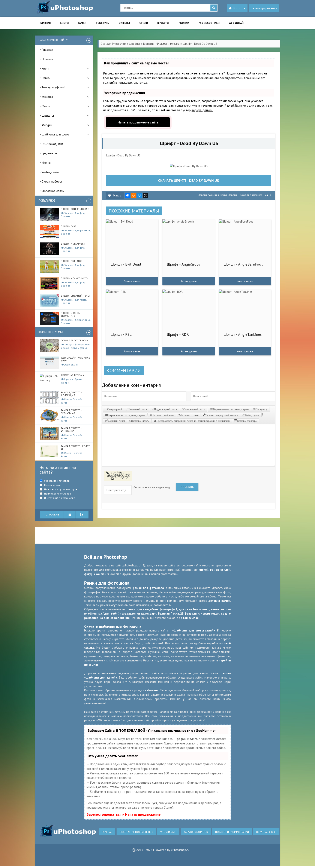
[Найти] (213, 7)
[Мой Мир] (139, 195)
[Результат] (70, 514)
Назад (117, 195)
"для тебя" (110, 613)
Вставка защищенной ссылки (222, 415)
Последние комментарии (232, 831)
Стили (143, 22)
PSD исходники (208, 22)
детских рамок (219, 601)
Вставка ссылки (189, 415)
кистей (203, 570)
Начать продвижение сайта (137, 122)
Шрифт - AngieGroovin (185, 264)
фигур (88, 574)
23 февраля (188, 613)
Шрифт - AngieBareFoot (243, 264)
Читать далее (132, 281)
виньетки (217, 609)
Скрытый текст (116, 420)
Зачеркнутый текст (194, 409)
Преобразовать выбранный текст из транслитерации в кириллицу (193, 420)
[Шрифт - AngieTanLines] (245, 309)
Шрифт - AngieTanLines (242, 334)
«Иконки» (151, 690)
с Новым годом (209, 613)
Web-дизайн (237, 22)
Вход (237, 8)
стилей (225, 570)
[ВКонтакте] (127, 195)
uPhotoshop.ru (180, 850)
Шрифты (163, 22)
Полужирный (114, 409)
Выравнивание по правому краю (126, 415)
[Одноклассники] (133, 195)
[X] (145, 195)
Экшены (124, 22)
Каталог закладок (196, 831)
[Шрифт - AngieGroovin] (188, 238)
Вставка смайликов (163, 415)
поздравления (130, 613)
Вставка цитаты (140, 420)
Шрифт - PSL (121, 334)
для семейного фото (194, 609)
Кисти (64, 22)
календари (148, 613)
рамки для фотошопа (148, 588)
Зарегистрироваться (264, 8)
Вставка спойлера (246, 420)
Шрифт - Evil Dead (125, 264)
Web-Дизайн (168, 831)
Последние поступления (136, 831)
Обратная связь (266, 831)
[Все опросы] (82, 514)
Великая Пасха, (169, 613)
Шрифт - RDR (178, 334)
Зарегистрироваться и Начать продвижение (123, 814)
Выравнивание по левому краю (231, 409)
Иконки (183, 22)
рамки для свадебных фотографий (152, 609)
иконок (99, 574)
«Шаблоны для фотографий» (193, 630)
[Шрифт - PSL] (132, 309)
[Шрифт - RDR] (188, 309)
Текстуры (103, 22)
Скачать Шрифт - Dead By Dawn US (188, 180)
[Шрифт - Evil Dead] (132, 238)
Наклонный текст (137, 409)
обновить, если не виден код (151, 487)
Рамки (82, 22)
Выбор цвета (252, 415)
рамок (214, 570)
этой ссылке (190, 618)
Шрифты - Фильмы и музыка (212, 194)
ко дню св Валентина (115, 618)
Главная (45, 22)
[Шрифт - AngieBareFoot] (245, 238)
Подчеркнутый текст (165, 409)
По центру (261, 409)
